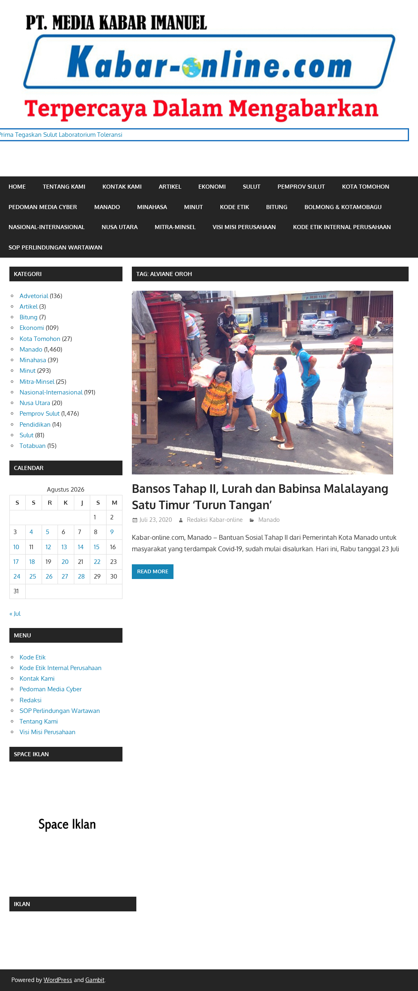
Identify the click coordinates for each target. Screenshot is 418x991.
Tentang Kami (64, 186)
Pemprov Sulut (301, 186)
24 (16, 576)
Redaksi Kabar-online (215, 519)
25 (32, 576)
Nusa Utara (120, 226)
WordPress (58, 979)
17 (16, 562)
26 (49, 576)
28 (81, 576)
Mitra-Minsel (175, 226)
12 (48, 547)
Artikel (170, 186)
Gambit (94, 979)
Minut (193, 206)
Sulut (251, 186)
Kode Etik (234, 206)
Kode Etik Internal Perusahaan (342, 226)
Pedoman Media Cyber (43, 206)
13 (64, 547)
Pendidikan (35, 424)
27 (65, 576)
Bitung (276, 206)
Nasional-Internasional (46, 226)
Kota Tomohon (365, 186)
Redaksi (31, 700)
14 (81, 547)
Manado (107, 206)
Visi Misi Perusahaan (244, 226)
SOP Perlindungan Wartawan (55, 247)
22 (97, 562)
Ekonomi (212, 186)
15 (97, 547)
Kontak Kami (122, 186)
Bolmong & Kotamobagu (343, 206)
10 (16, 547)
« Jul (14, 613)
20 (65, 562)
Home (17, 186)
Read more (152, 571)
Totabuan (33, 446)
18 (32, 562)
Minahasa (152, 206)
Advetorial (34, 296)
